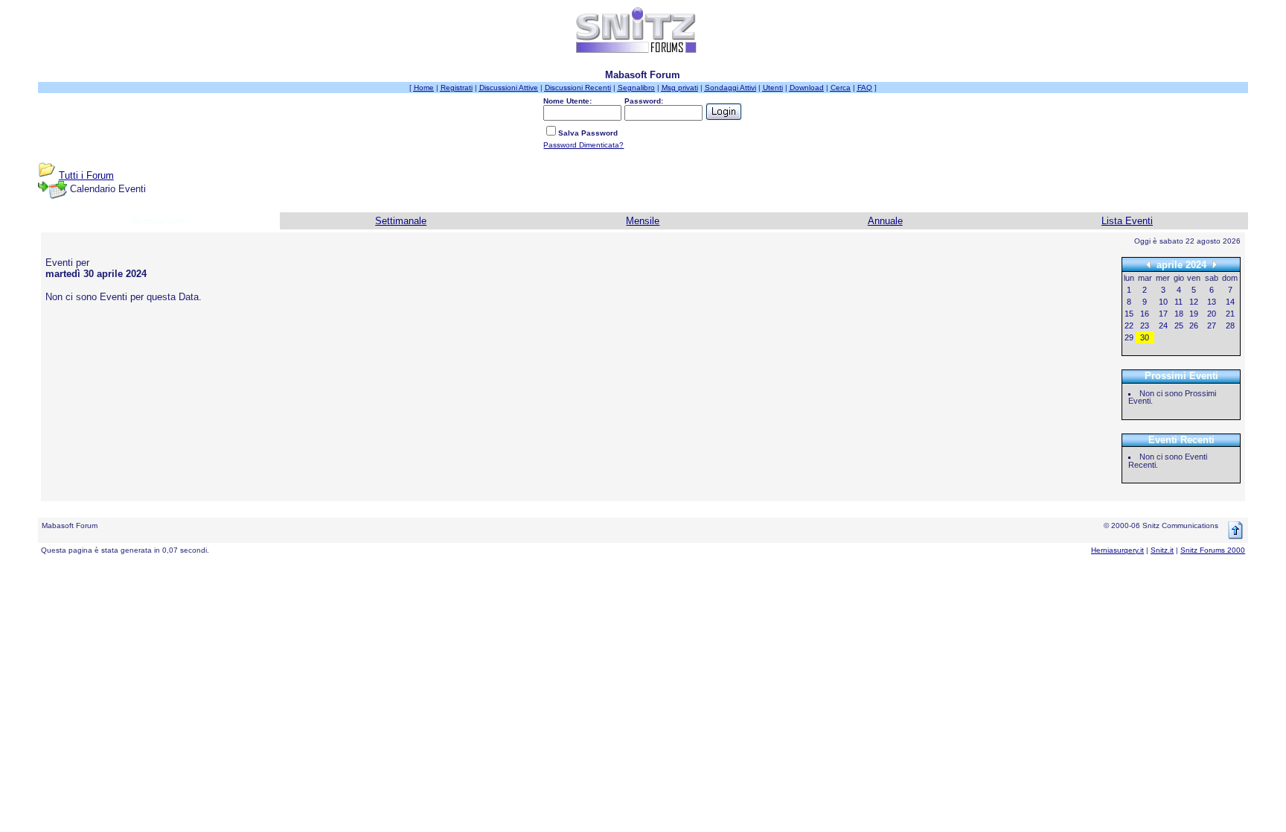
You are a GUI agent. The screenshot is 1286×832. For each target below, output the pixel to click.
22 (1129, 325)
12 (1193, 301)
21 (1230, 313)
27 (1211, 325)
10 (1163, 301)
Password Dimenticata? (583, 145)
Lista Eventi (1127, 220)
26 (1193, 325)
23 (1144, 325)
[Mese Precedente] (1148, 264)
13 (1211, 301)
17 (1163, 313)
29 (1129, 337)
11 (1178, 301)
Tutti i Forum (86, 175)
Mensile (642, 220)
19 (1193, 313)
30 (1144, 337)
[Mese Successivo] (1214, 264)
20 (1211, 313)
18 (1178, 313)
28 (1230, 325)
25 (1178, 325)
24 (1163, 325)
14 (1230, 301)
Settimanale (400, 220)
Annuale (885, 220)
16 (1144, 313)
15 (1129, 313)
